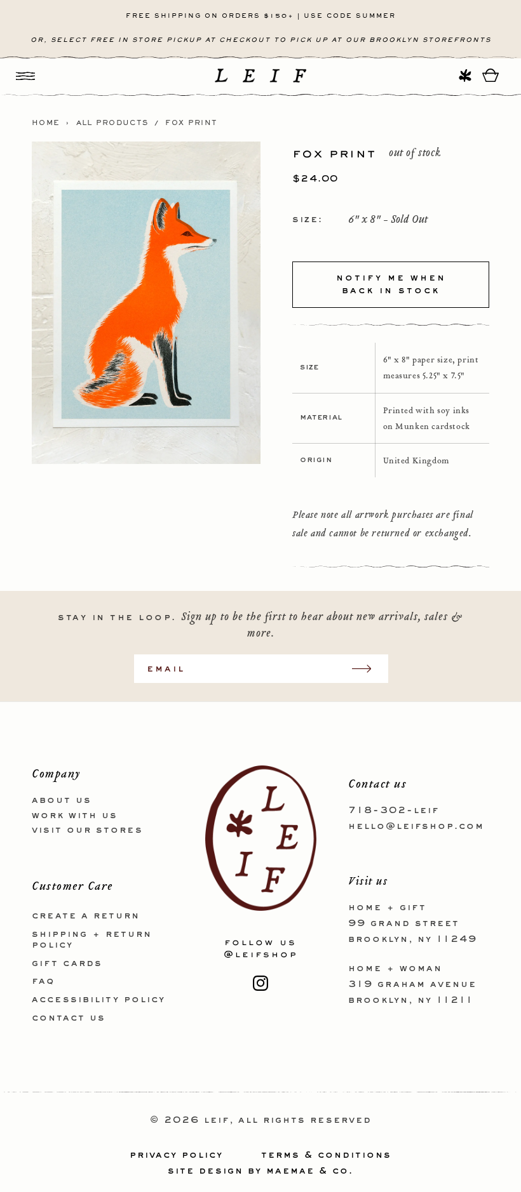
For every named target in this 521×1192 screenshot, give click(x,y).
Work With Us (75, 815)
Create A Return (86, 915)
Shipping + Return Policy (92, 940)
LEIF (216, 1120)
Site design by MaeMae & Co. (260, 1171)
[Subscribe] (368, 669)
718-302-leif (393, 810)
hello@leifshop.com (416, 826)
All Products (112, 123)
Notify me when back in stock (391, 284)
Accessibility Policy (98, 999)
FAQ (43, 981)
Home (46, 123)
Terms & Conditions (326, 1155)
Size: (307, 219)
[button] (25, 75)
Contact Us (68, 1018)
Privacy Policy (176, 1155)
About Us (61, 800)
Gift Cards (67, 963)
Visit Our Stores (87, 830)
